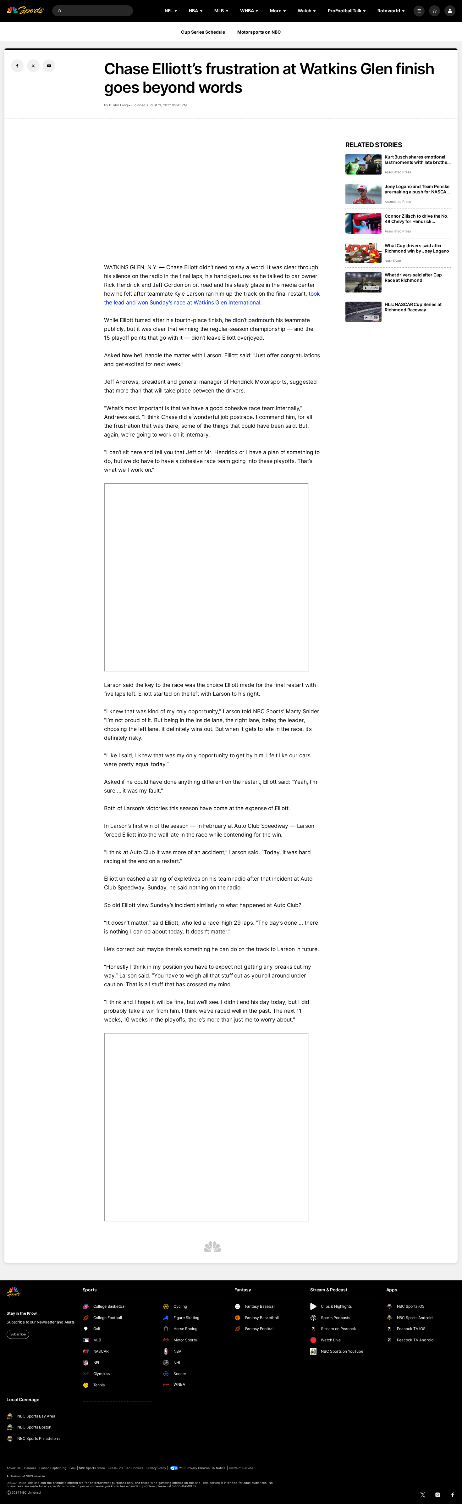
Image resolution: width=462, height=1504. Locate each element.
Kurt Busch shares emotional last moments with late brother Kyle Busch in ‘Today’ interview (417, 159)
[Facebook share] (17, 65)
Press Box (115, 1468)
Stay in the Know (22, 1313)
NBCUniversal (36, 1476)
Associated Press (398, 172)
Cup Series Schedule (203, 32)
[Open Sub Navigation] (176, 10)
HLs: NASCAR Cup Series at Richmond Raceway (413, 307)
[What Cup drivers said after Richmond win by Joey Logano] (363, 253)
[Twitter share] (33, 65)
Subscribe (18, 1334)
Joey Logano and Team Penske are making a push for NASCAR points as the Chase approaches (417, 189)
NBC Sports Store (92, 1468)
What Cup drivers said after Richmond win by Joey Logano (417, 248)
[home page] (25, 11)
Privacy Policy (156, 1468)
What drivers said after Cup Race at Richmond (413, 277)
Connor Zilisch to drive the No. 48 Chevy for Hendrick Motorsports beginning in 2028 (418, 218)
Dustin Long (118, 105)
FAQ (72, 1468)
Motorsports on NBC (259, 32)
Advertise (14, 1468)
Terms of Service (241, 1468)
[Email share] (49, 65)
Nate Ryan (393, 261)
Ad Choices (134, 1468)
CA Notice (218, 1468)
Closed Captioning (52, 1468)
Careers (30, 1468)
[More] (419, 10)
